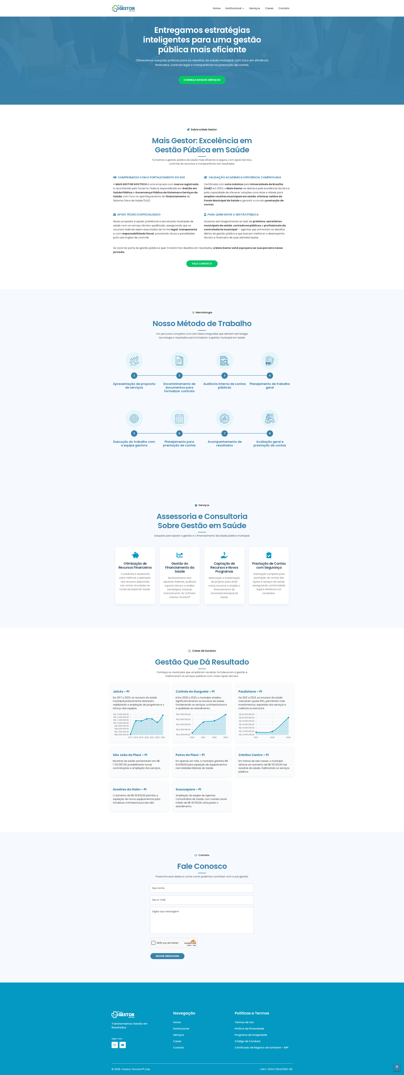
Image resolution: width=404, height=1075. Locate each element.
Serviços (254, 8)
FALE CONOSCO (202, 263)
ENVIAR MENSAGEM (167, 956)
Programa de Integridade (251, 1035)
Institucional (233, 8)
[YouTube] (122, 1045)
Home (216, 8)
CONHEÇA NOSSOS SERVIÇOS (202, 80)
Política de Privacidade (249, 1028)
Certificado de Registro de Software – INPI (261, 1047)
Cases (269, 8)
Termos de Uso (244, 1022)
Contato (283, 8)
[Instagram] (115, 1045)
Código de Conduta (247, 1041)
